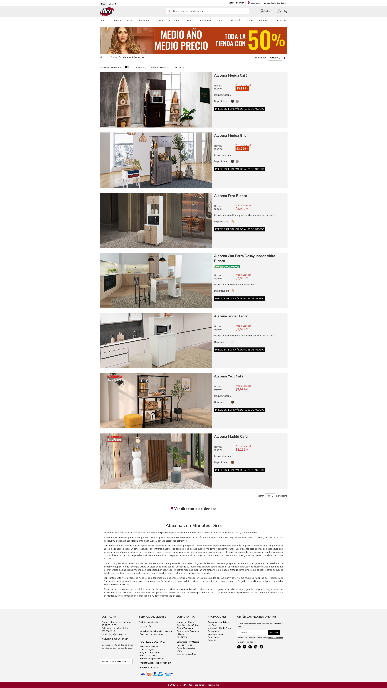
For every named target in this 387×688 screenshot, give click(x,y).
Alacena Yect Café (228, 376)
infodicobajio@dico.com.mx (114, 634)
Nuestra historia (184, 644)
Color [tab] (177, 67)
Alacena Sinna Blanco (231, 316)
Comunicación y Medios (188, 641)
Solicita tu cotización (149, 622)
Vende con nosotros (186, 654)
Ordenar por (260, 57)
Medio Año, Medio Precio (219, 628)
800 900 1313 (108, 631)
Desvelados (213, 631)
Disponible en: (221, 101)
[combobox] (207, 11)
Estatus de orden (236, 3)
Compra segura (146, 649)
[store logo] (107, 12)
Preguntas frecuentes (150, 652)
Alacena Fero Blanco (230, 196)
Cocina (114, 57)
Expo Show (213, 637)
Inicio (102, 57)
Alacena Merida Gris (230, 135)
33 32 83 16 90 (109, 625)
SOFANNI (113, 4)
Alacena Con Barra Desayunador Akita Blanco (244, 258)
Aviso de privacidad (148, 646)
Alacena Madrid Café (231, 436)
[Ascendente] (284, 57)
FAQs (179, 651)
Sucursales (256, 3)
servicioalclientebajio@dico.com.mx (156, 631)
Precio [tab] (140, 67)
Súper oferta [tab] (158, 67)
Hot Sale (212, 625)
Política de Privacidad (275, 638)
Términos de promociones (151, 658)
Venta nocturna (215, 634)
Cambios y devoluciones (151, 634)
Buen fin (212, 640)
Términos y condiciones (219, 622)
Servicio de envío (147, 655)
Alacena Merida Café (230, 75)
